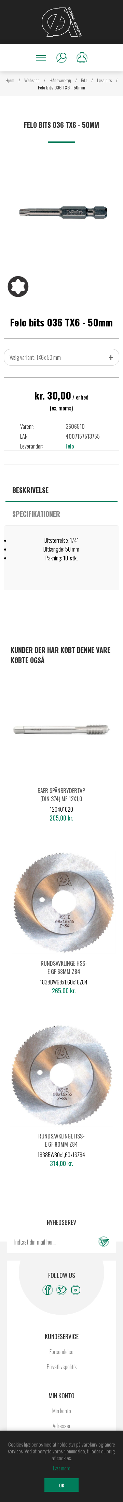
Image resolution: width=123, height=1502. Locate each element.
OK (61, 1485)
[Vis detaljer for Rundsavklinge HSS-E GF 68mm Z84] (64, 903)
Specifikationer (36, 514)
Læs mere (61, 1468)
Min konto (61, 1411)
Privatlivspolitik (62, 1367)
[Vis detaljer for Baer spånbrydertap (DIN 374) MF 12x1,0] (62, 729)
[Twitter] (62, 1290)
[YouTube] (76, 1290)
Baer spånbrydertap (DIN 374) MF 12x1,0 (61, 795)
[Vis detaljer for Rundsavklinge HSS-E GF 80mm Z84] (62, 1075)
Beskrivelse (30, 490)
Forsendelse (61, 1352)
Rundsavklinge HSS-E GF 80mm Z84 (61, 1140)
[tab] (61, 490)
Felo (70, 446)
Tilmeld (104, 1241)
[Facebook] (48, 1290)
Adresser (62, 1426)
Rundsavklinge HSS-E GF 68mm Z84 (64, 967)
